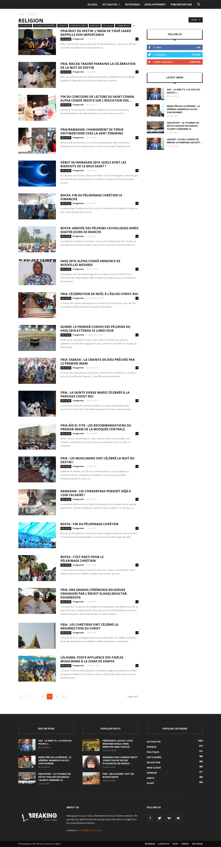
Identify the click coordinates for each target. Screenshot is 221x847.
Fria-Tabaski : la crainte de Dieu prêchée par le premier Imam (97, 361)
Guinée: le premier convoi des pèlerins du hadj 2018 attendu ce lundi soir (95, 329)
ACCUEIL (93, 4)
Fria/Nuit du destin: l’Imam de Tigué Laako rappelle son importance (95, 33)
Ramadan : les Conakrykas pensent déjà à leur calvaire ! (95, 493)
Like (198, 47)
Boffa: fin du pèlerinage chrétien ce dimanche (91, 197)
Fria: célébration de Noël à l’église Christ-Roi (99, 294)
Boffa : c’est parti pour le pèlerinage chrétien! (82, 559)
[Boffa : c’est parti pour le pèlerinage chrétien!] (37, 568)
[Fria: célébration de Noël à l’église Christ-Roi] (37, 305)
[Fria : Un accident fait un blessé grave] (91, 778)
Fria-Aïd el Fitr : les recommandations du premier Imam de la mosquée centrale (95, 427)
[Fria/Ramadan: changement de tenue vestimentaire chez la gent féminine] (37, 141)
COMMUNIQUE (123, 25)
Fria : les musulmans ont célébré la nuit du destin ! (97, 460)
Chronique (108, 25)
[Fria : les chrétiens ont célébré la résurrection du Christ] (37, 636)
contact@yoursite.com (90, 830)
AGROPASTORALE (78, 25)
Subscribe (195, 62)
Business (150, 843)
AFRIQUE (63, 25)
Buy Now (197, 843)
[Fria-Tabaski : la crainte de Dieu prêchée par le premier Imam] (37, 371)
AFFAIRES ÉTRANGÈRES (44, 25)
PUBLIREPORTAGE (181, 4)
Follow (196, 54)
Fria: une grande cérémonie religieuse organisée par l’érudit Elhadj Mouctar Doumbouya (93, 593)
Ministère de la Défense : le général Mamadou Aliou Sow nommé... (183, 109)
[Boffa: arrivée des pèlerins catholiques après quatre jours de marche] (37, 239)
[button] (198, 4)
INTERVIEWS (132, 4)
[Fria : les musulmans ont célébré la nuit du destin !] (37, 469)
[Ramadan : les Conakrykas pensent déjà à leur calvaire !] (37, 502)
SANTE (150, 778)
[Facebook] (150, 818)
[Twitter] (159, 818)
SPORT (150, 783)
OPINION (152, 772)
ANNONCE (94, 25)
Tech (175, 843)
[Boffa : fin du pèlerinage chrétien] (37, 535)
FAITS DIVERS (154, 757)
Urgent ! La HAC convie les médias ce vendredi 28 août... (184, 141)
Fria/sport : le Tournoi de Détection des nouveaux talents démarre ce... (183, 125)
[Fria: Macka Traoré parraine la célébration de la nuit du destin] (37, 75)
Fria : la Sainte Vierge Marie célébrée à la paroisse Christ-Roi (94, 394)
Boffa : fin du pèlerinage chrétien (89, 524)
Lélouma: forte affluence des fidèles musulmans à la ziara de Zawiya (91, 659)
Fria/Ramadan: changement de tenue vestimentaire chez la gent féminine (91, 131)
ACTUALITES (109, 4)
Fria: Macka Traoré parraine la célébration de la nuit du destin (98, 66)
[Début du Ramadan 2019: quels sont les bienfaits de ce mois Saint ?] (37, 174)
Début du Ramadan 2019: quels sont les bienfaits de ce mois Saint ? (93, 164)
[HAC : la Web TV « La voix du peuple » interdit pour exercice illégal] (155, 94)
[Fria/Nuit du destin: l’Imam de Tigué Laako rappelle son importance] (37, 42)
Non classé (154, 767)
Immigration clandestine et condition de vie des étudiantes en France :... (120, 760)
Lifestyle (163, 843)
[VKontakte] (168, 818)
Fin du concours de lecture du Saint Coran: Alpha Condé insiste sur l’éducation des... (97, 98)
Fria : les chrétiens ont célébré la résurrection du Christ (89, 626)
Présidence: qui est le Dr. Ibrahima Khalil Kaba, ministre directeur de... (118, 743)
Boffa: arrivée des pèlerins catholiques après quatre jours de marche (99, 230)
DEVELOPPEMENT (155, 4)
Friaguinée (78, 39)
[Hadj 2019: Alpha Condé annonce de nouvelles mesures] (37, 272)
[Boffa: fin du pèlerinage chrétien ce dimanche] (37, 206)
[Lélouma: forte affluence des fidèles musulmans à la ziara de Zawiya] (37, 669)
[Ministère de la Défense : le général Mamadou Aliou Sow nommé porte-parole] (155, 111)
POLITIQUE (153, 752)
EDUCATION (153, 762)
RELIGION (65, 39)
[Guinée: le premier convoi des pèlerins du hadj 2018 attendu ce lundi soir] (37, 338)
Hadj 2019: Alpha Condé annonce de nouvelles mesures (90, 263)
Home (21, 14)
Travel (185, 843)
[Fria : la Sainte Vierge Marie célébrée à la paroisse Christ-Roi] (37, 404)
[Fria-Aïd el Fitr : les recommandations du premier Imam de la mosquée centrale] (37, 437)
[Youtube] (178, 818)
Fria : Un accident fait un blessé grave (118, 775)
